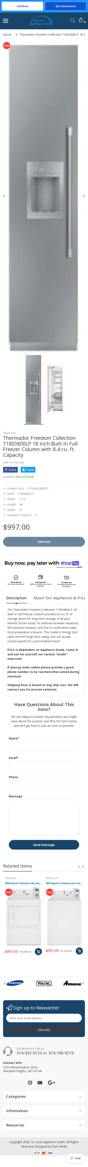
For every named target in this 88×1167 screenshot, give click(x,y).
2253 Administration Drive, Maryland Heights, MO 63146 (22, 1069)
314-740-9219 (61, 1053)
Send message (44, 845)
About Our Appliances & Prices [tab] (61, 597)
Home (7, 34)
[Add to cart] (38, 951)
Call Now (22, 6)
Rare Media (59, 1146)
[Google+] (51, 1082)
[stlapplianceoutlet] (41, 20)
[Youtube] (39, 1083)
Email (13, 758)
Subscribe (44, 1030)
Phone (13, 777)
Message (15, 796)
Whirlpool (11, 878)
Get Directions (65, 6)
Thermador (9, 433)
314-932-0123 (29, 1053)
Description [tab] (16, 597)
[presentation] (79, 866)
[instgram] (30, 1083)
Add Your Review (13, 462)
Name (14, 738)
